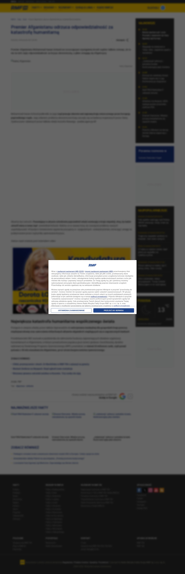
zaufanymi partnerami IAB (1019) (70, 271)
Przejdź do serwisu (114, 310)
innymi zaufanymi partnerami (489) (99, 271)
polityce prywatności (99, 296)
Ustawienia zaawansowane (71, 310)
